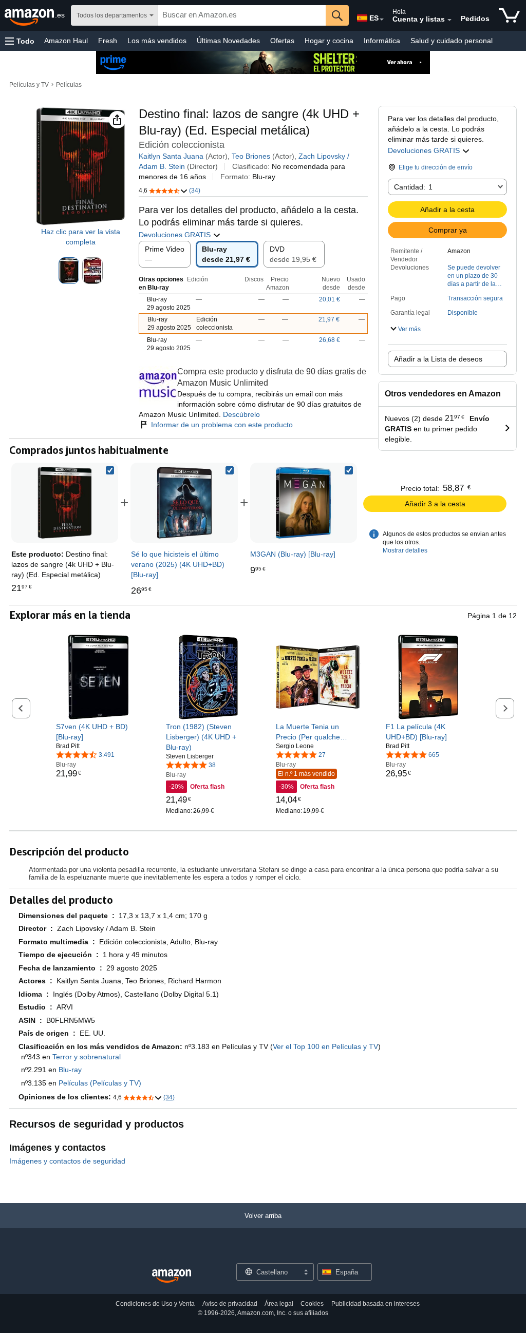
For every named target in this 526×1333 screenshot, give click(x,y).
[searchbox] (242, 15)
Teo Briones (251, 156)
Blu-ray (70, 1069)
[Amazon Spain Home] (171, 1276)
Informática (382, 40)
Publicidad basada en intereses (375, 1303)
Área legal (279, 1303)
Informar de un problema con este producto (222, 425)
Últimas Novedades (228, 40)
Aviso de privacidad (229, 1303)
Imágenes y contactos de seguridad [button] (67, 1161)
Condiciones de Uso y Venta (155, 1303)
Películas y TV (29, 84)
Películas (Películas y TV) (100, 1083)
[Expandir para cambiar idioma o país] (382, 19)
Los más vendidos (156, 40)
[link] (184, 503)
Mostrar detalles (405, 550)
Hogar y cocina (329, 40)
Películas (69, 84)
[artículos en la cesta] (509, 15)
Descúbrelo (241, 414)
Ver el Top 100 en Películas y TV (325, 1046)
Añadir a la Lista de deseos (438, 359)
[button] (20, 41)
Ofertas (282, 40)
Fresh (107, 40)
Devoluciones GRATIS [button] (425, 150)
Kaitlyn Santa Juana (171, 156)
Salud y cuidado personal (451, 40)
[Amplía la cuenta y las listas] (449, 20)
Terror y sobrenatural (86, 1057)
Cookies (312, 1303)
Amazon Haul (66, 40)
